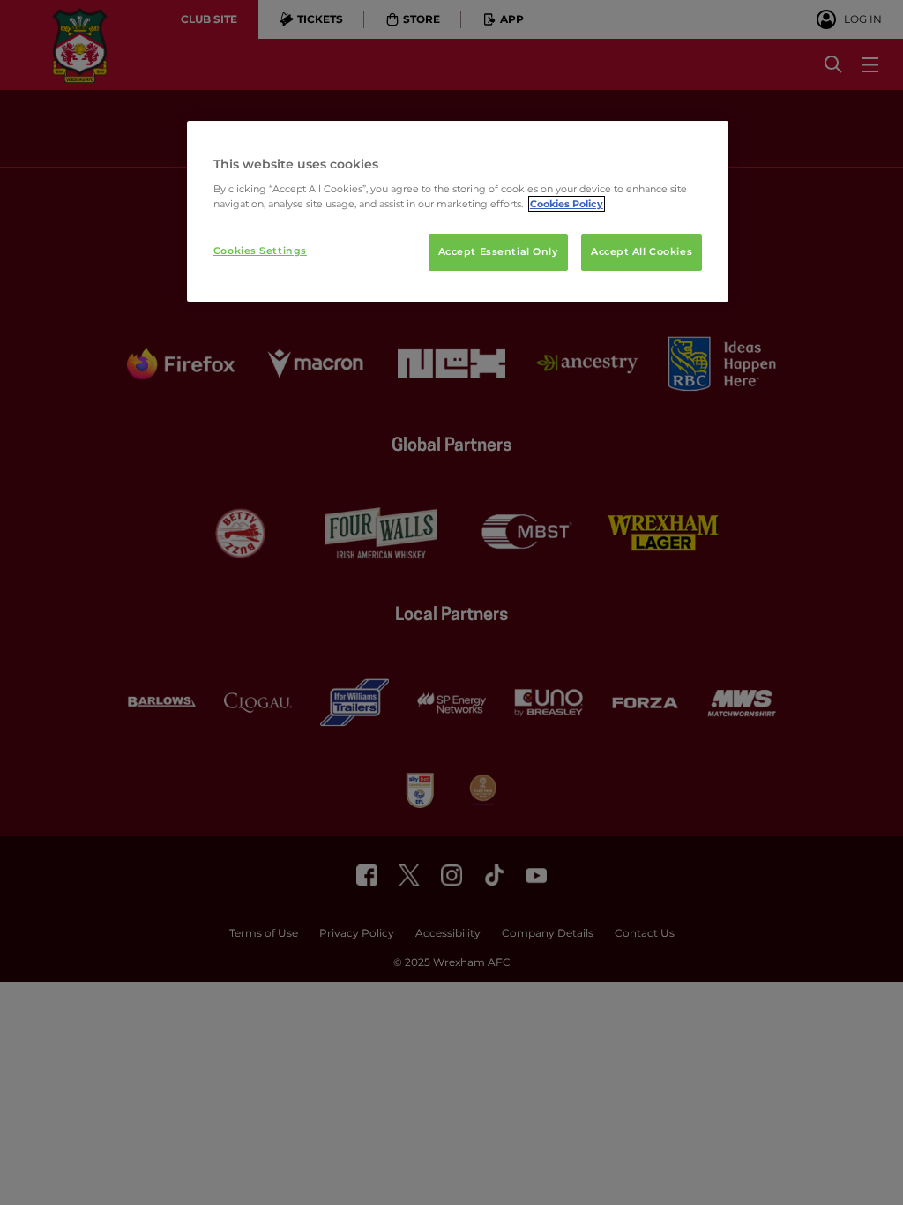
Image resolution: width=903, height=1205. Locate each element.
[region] (457, 212)
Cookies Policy (566, 204)
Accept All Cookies (641, 251)
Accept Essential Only (498, 251)
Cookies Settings (260, 250)
